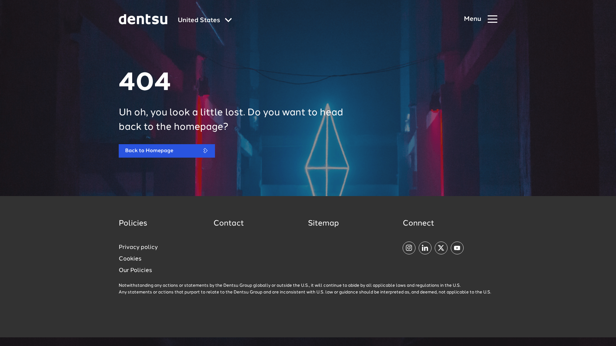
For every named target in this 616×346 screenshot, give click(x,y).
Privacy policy (138, 247)
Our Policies (135, 270)
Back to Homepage (149, 150)
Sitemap (323, 223)
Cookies (130, 259)
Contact (228, 223)
